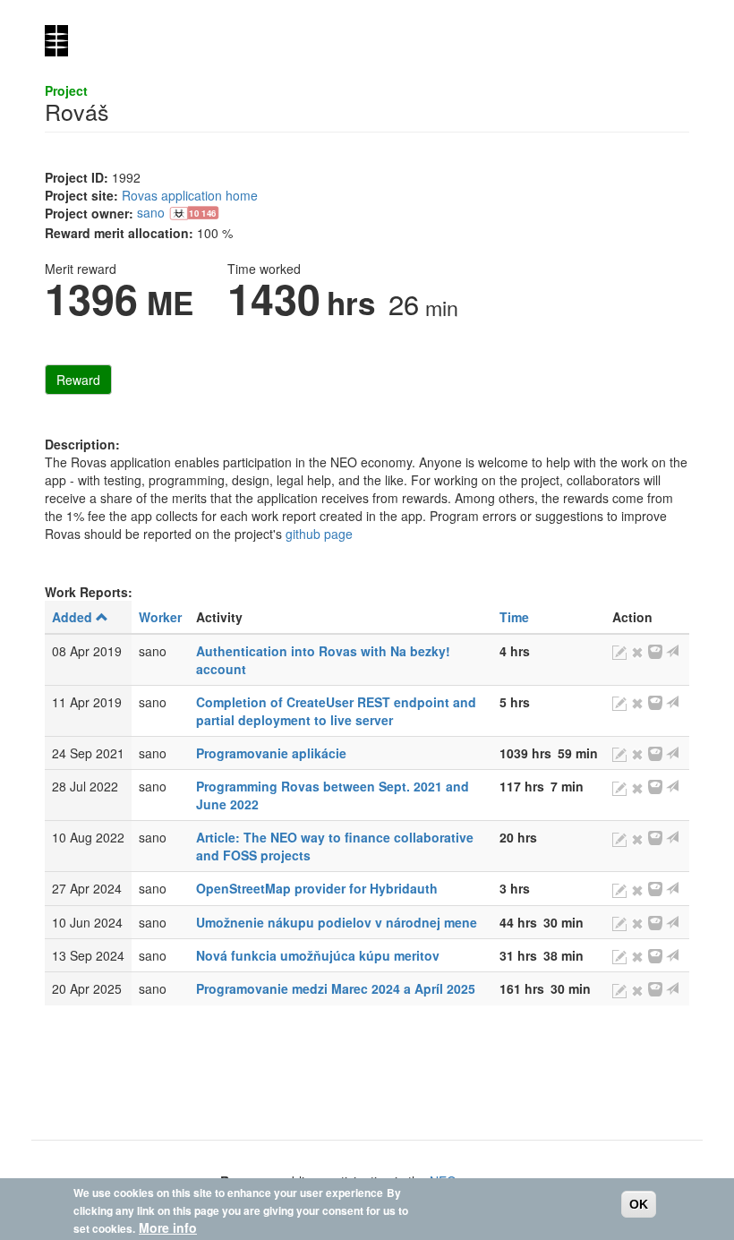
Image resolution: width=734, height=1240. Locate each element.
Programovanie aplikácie (271, 753)
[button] (196, 212)
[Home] (63, 40)
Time (514, 617)
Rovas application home (190, 195)
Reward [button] (78, 380)
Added (72, 617)
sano (151, 212)
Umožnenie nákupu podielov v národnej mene (336, 922)
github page (319, 534)
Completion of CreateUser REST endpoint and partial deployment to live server (336, 711)
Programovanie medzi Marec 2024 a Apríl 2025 (335, 988)
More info (168, 1227)
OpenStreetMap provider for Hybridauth (317, 888)
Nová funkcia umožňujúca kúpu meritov (318, 955)
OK (638, 1204)
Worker (160, 617)
